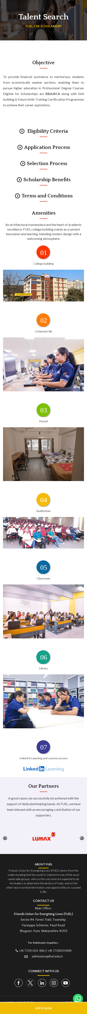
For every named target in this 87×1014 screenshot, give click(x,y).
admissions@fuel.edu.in (47, 956)
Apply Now (43, 1008)
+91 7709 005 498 (31, 951)
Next (82, 838)
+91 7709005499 (59, 951)
